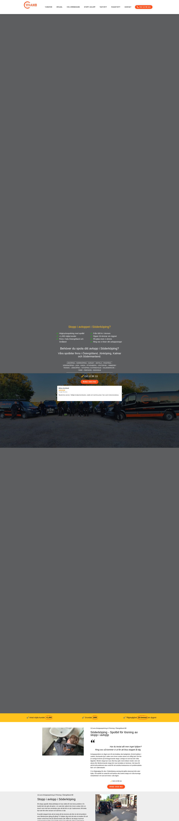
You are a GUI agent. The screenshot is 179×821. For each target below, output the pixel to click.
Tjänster (48, 7)
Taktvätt (103, 7)
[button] (143, 7)
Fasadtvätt (115, 7)
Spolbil (59, 7)
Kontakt (128, 7)
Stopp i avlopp (89, 7)
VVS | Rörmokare (73, 7)
